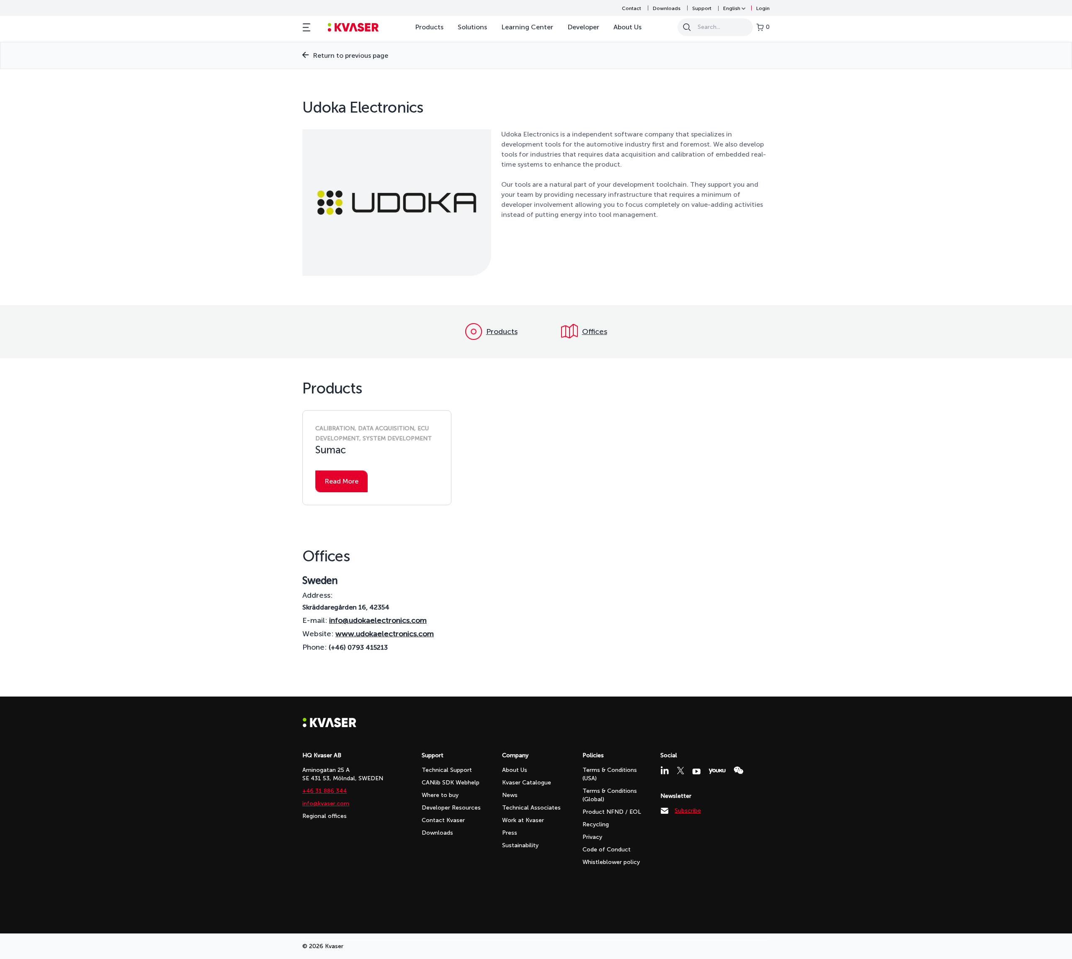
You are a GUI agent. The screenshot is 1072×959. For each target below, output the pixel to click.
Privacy (592, 837)
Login (763, 8)
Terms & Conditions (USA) (609, 774)
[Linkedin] (664, 770)
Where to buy (440, 795)
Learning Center (527, 27)
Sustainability (520, 845)
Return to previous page (350, 55)
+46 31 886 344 (324, 790)
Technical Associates (531, 807)
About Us (627, 27)
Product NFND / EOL (611, 811)
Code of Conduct (606, 849)
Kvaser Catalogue (526, 782)
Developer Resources (451, 807)
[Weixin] (738, 770)
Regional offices (324, 816)
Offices (594, 331)
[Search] (687, 27)
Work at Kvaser (523, 820)
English (731, 8)
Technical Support (447, 770)
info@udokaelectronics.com (378, 620)
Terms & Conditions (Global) (609, 795)
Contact (631, 8)
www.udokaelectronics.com (384, 633)
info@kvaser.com (325, 803)
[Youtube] (696, 771)
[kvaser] (353, 27)
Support (701, 8)
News (510, 795)
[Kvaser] (329, 725)
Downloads (666, 8)
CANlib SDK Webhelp (450, 782)
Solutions (472, 27)
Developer (583, 27)
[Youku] (717, 771)
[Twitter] (680, 770)
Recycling (595, 824)
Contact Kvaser (443, 820)
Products (429, 27)
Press (509, 832)
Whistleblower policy (611, 862)
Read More (341, 481)
